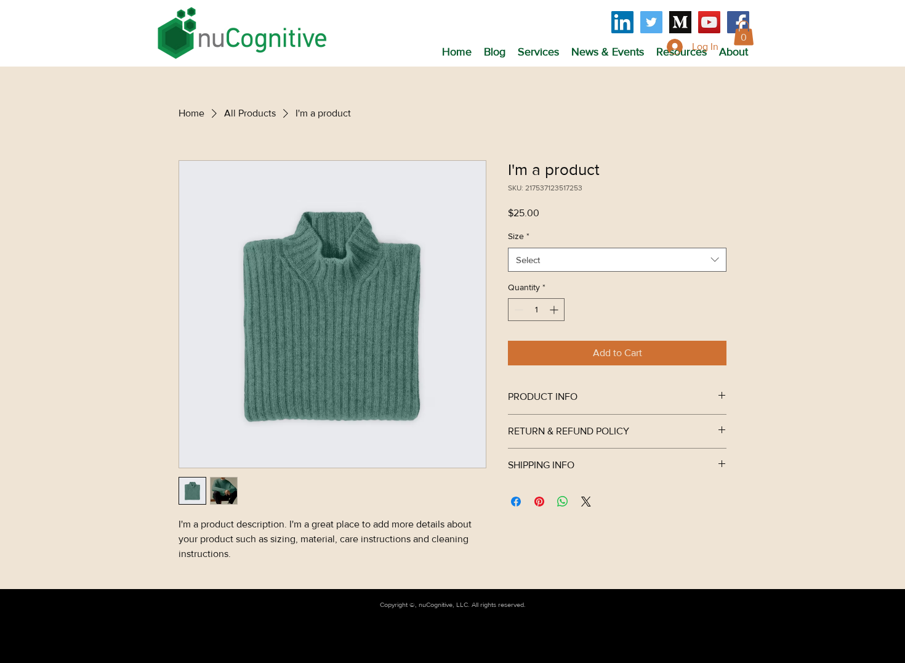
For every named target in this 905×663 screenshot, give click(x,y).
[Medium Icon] (680, 22)
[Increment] (555, 309)
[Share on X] (586, 501)
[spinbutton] (536, 309)
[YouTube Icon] (709, 22)
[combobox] (617, 260)
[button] (538, 51)
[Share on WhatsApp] (562, 501)
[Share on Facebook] (516, 501)
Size (518, 236)
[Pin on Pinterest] (539, 501)
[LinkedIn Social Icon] (622, 22)
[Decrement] (517, 309)
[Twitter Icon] (651, 22)
